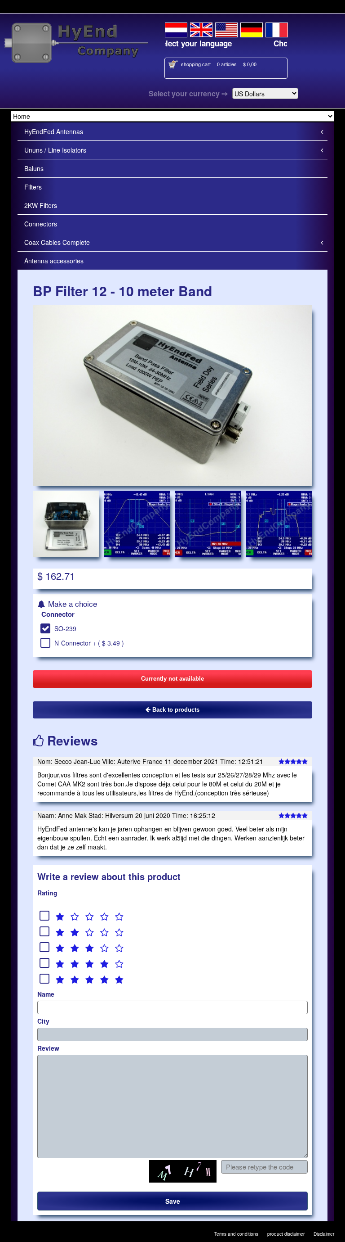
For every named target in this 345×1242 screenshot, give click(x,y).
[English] (201, 28)
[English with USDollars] (226, 28)
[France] (276, 28)
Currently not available (172, 678)
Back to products (174, 709)
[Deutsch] (251, 28)
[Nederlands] (176, 28)
